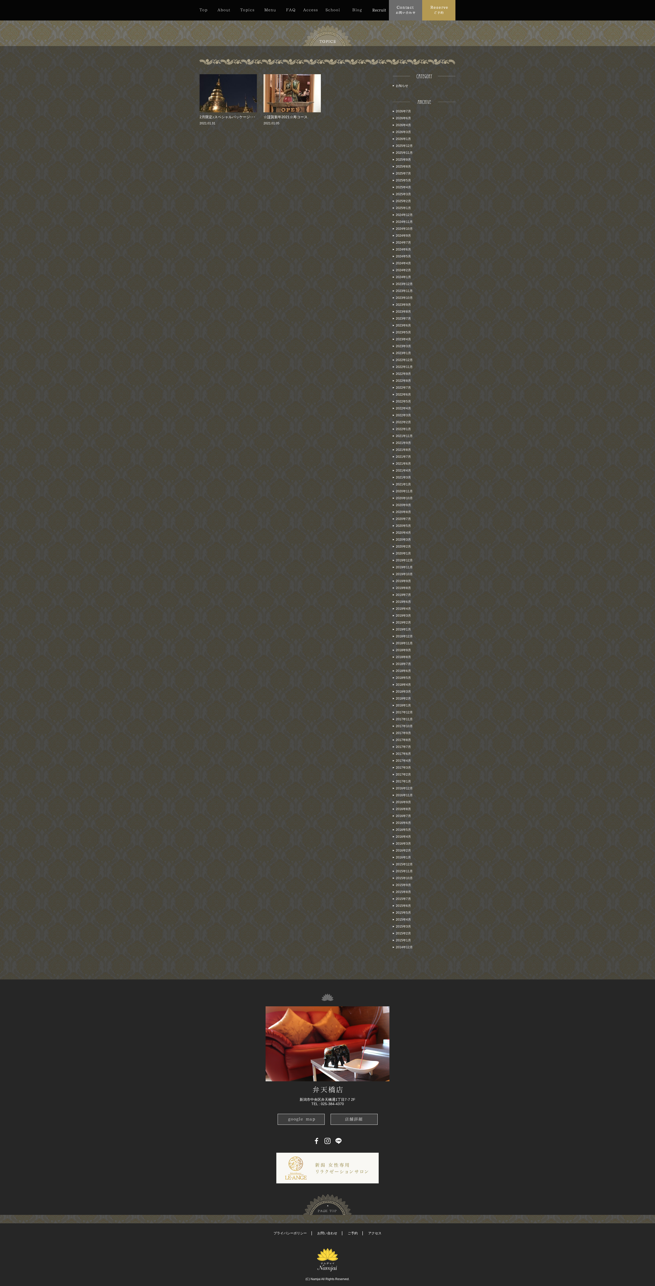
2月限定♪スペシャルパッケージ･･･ (227, 117)
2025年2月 (403, 201)
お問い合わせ (327, 1233)
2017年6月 (403, 753)
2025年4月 (403, 187)
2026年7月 (403, 111)
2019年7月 (403, 594)
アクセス (374, 1233)
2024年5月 (403, 256)
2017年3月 (403, 767)
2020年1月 (403, 553)
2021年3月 (403, 477)
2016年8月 (403, 809)
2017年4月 (403, 760)
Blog (357, 10)
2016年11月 (404, 795)
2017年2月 (403, 774)
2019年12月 (404, 560)
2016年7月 (403, 816)
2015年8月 (403, 891)
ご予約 (353, 1233)
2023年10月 (404, 297)
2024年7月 (403, 242)
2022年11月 (404, 366)
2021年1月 (403, 484)
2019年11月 (404, 567)
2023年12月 (404, 284)
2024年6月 (403, 249)
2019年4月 (403, 608)
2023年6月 (403, 325)
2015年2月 (403, 933)
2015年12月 (404, 864)
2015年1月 (403, 940)
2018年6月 (403, 670)
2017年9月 (403, 733)
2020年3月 (403, 539)
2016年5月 (403, 829)
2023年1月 (403, 353)
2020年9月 (403, 505)
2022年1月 (403, 429)
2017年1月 (403, 781)
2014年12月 (404, 947)
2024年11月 (404, 221)
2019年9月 (403, 581)
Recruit (379, 10)
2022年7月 (403, 387)
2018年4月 (403, 684)
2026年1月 (403, 138)
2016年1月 (403, 857)
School (332, 10)
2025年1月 (403, 208)
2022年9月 (403, 373)
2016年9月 (403, 802)
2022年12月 (404, 360)
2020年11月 (404, 491)
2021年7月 (403, 456)
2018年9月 (403, 650)
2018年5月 (403, 677)
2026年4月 (403, 125)
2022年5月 (403, 401)
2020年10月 (404, 498)
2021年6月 (403, 463)
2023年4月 (403, 339)
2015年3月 (403, 926)
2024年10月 (404, 228)
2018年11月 (404, 643)
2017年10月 (404, 726)
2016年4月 (403, 836)
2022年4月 (403, 408)
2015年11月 (404, 871)
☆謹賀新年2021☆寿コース (286, 117)
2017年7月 (403, 746)
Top (206, 10)
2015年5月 (403, 912)
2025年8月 (403, 166)
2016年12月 (404, 788)
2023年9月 (403, 304)
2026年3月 (403, 132)
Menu (270, 10)
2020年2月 (403, 546)
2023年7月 (403, 318)
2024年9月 (403, 235)
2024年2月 (403, 270)
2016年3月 (403, 843)
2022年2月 (403, 422)
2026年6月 (403, 118)
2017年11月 (404, 719)
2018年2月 (403, 698)
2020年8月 (403, 512)
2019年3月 (403, 615)
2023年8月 (403, 311)
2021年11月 (404, 436)
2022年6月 (403, 394)
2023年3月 (403, 346)
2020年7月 (403, 518)
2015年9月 (403, 885)
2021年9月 (403, 442)
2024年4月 (403, 263)
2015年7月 (403, 898)
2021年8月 (403, 449)
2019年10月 (404, 574)
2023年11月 (404, 290)
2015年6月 (403, 905)
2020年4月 (403, 532)
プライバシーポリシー (290, 1233)
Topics (247, 10)
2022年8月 (403, 380)
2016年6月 (403, 822)
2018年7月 (403, 664)
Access (310, 10)
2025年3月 (403, 194)
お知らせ (402, 85)
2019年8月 (403, 588)
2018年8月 (403, 657)
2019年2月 (403, 622)
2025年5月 (403, 180)
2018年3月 (403, 691)
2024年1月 (403, 277)
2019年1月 (403, 629)
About (223, 10)
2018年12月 (404, 636)
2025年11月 (404, 152)
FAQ (290, 10)
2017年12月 (404, 712)
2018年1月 (403, 705)
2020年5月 (403, 525)
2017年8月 (403, 740)
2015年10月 (404, 878)
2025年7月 (403, 173)
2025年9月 (403, 159)
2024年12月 (404, 214)
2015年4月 (403, 919)
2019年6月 (403, 601)
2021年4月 (403, 470)
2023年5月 (403, 332)
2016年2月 (403, 850)
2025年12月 (404, 145)
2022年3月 (403, 415)
